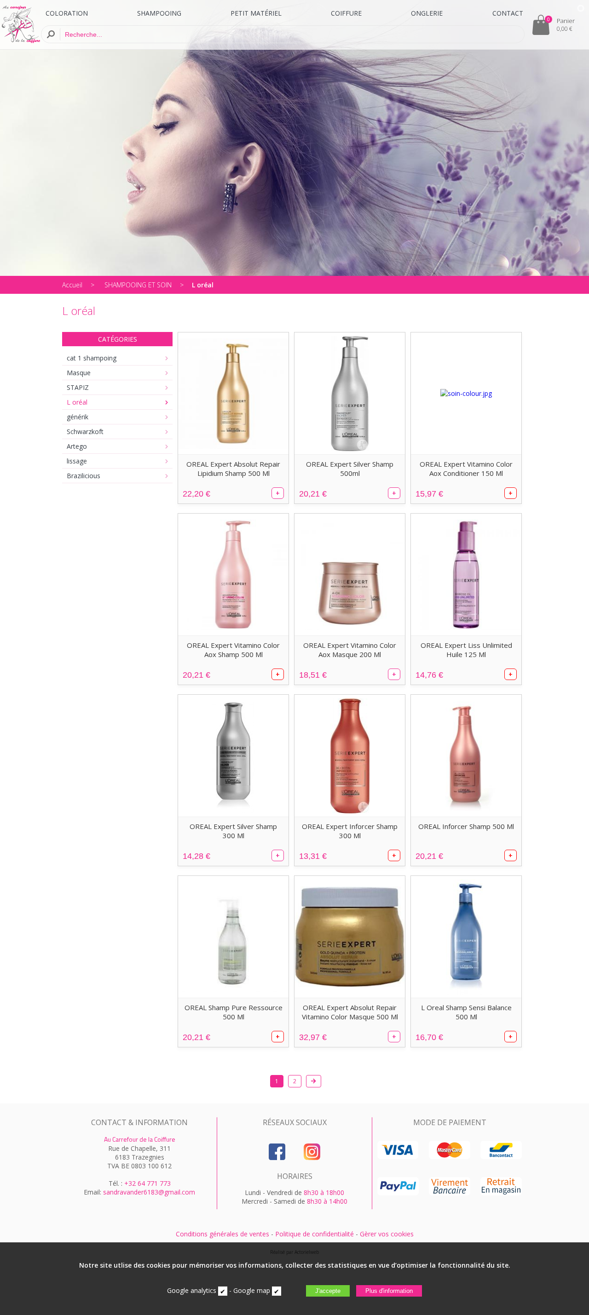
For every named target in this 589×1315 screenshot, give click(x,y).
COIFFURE (346, 13)
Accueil (72, 284)
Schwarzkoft (85, 431)
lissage (77, 461)
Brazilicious (83, 475)
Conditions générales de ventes (222, 1233)
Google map (251, 1290)
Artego (77, 446)
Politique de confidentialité (314, 1233)
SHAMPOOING (159, 13)
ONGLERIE (427, 13)
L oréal (203, 284)
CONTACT (507, 13)
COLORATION (67, 13)
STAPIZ (78, 387)
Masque (79, 372)
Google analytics (191, 1290)
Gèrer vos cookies (387, 1233)
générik (77, 416)
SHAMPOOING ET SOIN (138, 284)
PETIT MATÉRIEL (256, 13)
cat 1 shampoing (91, 358)
